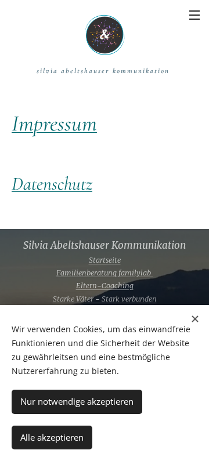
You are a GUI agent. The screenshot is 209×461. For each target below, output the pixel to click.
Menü (194, 14)
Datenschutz (52, 183)
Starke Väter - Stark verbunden (105, 299)
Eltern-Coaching (105, 285)
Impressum (54, 123)
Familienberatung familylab (104, 272)
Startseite (105, 260)
